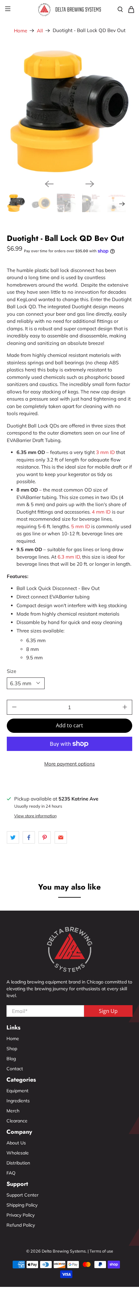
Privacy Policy (20, 1215)
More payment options (69, 764)
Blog (11, 1059)
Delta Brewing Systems (64, 1251)
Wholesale (17, 1153)
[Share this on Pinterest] (44, 837)
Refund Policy (20, 1225)
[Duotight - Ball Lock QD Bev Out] (70, 111)
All (40, 30)
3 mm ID (105, 452)
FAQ (11, 1173)
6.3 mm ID (69, 557)
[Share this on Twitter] (13, 837)
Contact (14, 1069)
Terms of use (101, 1251)
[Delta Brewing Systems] (69, 10)
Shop (11, 1048)
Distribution (18, 1163)
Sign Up (108, 1011)
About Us (16, 1143)
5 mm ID (80, 526)
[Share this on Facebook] (29, 837)
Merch (12, 1111)
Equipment (17, 1091)
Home (20, 30)
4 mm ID (101, 512)
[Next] (90, 184)
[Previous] (49, 184)
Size (11, 671)
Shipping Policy (21, 1205)
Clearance (16, 1121)
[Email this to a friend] (61, 837)
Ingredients (18, 1101)
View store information (35, 815)
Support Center (22, 1195)
